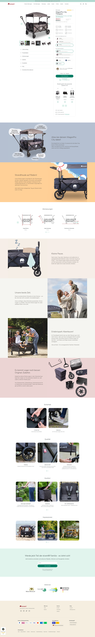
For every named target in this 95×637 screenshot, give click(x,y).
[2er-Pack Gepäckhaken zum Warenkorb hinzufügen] (72, 102)
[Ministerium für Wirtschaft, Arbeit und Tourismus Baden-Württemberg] (30, 590)
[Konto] (83, 4)
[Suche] (81, 4)
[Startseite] (11, 4)
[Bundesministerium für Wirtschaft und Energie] (64, 590)
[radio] (64, 38)
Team (45, 607)
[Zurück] (21, 24)
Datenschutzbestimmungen (48, 570)
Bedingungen (67, 114)
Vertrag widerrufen (73, 624)
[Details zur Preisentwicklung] (66, 21)
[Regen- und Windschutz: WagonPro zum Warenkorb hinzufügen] (57, 102)
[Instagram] (24, 611)
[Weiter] (49, 24)
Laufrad (48, 4)
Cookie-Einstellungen (73, 622)
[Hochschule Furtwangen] (42, 590)
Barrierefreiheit (23, 631)
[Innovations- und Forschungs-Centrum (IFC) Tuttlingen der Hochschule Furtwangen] (53, 590)
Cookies (28, 631)
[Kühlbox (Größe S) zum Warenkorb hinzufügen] (65, 102)
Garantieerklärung (39, 631)
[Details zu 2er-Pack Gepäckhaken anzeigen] (72, 88)
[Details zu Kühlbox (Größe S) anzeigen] (65, 88)
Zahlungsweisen (72, 609)
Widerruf (58, 631)
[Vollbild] (35, 24)
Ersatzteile (66, 4)
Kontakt (58, 607)
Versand (71, 607)
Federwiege (44, 4)
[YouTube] (29, 611)
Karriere (45, 609)
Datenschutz (33, 631)
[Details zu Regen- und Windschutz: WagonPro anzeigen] (58, 88)
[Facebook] (21, 611)
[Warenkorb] (86, 4)
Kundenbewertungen (52, 631)
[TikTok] (26, 611)
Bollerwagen (58, 10)
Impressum (45, 631)
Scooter (53, 4)
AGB (18, 631)
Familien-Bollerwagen (28, 4)
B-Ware (57, 4)
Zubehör (61, 4)
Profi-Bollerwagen (36, 4)
